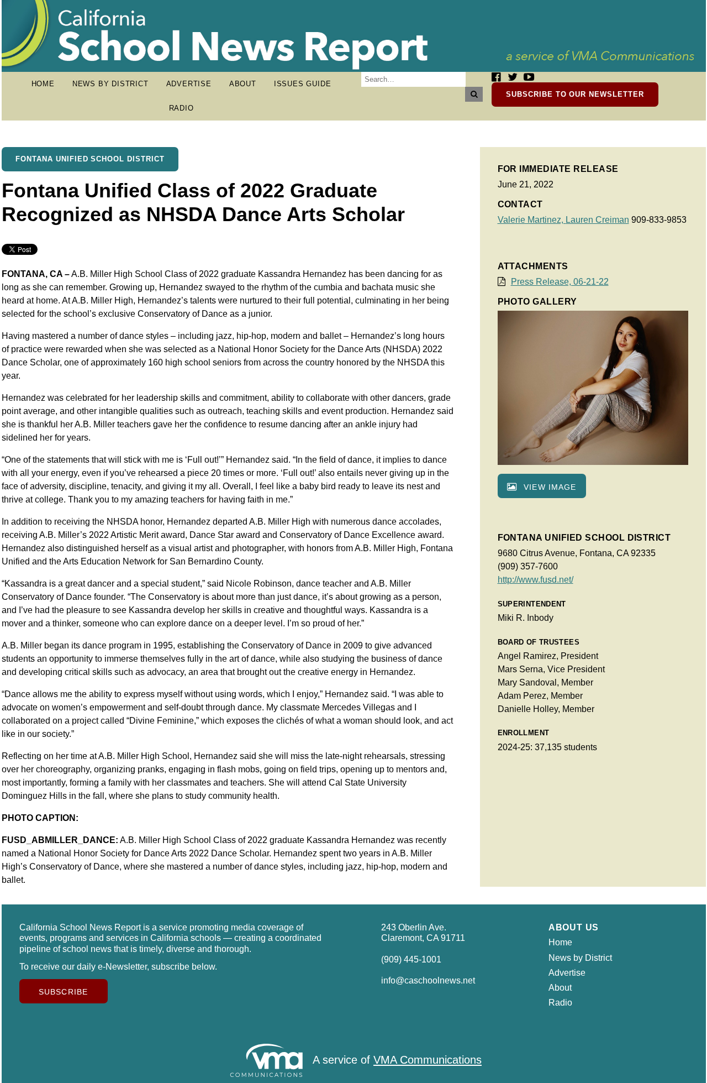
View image (548, 487)
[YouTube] (529, 77)
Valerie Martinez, (532, 219)
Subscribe (63, 991)
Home (43, 84)
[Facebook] (496, 77)
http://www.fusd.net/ (535, 579)
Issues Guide (302, 84)
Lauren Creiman (597, 219)
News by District (110, 84)
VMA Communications (427, 1060)
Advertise (189, 84)
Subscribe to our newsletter (575, 94)
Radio (181, 108)
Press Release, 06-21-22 (560, 281)
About (242, 84)
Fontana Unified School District (90, 159)
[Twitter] (513, 77)
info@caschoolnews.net (428, 980)
